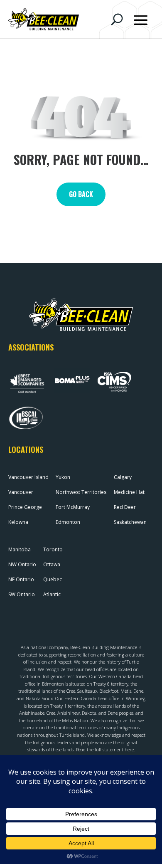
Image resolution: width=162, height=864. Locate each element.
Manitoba (19, 549)
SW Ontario (21, 594)
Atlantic (52, 594)
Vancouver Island (28, 477)
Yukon (63, 477)
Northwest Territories (81, 492)
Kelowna (18, 522)
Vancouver (20, 492)
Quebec (52, 579)
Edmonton (68, 522)
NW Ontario (22, 564)
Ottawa (51, 564)
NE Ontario (21, 579)
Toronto (53, 549)
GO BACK (81, 194)
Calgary (123, 477)
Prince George (25, 507)
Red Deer (125, 507)
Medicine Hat (129, 492)
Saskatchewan (130, 522)
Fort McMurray (73, 507)
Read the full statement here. (105, 749)
